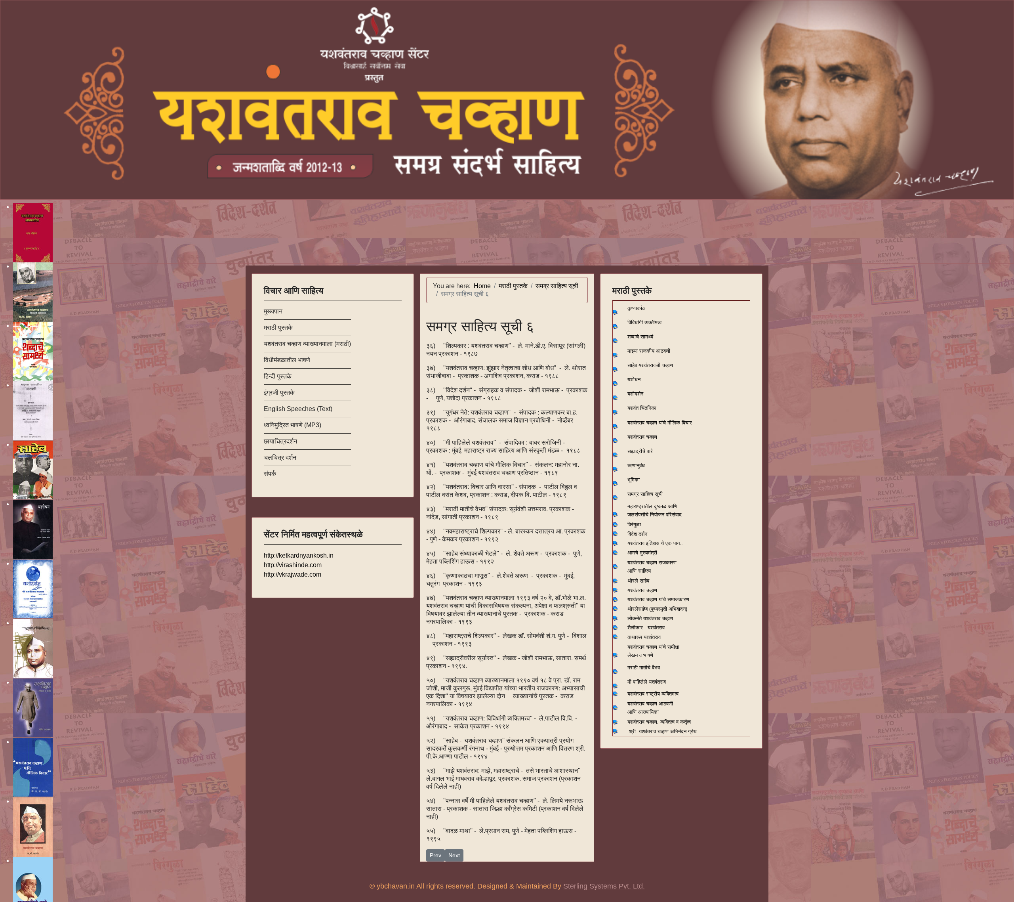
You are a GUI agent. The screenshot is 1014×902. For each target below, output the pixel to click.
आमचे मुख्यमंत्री (642, 553)
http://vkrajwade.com (292, 574)
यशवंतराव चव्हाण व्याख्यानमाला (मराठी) (307, 343)
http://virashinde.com (293, 565)
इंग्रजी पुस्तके (279, 392)
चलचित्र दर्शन (280, 457)
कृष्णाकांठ (636, 308)
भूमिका (633, 480)
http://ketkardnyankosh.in (299, 555)
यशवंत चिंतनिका (641, 408)
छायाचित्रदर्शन (280, 441)
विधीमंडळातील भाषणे (287, 360)
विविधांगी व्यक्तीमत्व (644, 322)
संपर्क (270, 473)
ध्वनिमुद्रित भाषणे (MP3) (292, 425)
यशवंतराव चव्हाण (642, 437)
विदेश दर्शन (637, 534)
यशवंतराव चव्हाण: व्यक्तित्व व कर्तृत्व (659, 722)
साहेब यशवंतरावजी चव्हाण (650, 365)
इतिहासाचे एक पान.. (664, 543)
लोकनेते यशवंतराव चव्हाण (650, 618)
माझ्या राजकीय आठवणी (648, 351)
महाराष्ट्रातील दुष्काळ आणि (652, 506)
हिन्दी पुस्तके (278, 376)
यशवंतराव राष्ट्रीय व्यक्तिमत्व (653, 694)
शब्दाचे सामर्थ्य (640, 337)
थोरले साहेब (638, 581)
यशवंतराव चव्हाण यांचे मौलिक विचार (659, 423)
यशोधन (633, 379)
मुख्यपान (273, 311)
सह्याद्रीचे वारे (640, 451)
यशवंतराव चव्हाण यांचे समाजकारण (658, 599)
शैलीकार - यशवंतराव (646, 628)
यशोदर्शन (635, 394)
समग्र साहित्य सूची (645, 494)
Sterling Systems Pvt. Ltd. (604, 886)
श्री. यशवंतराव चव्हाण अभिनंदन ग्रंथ (663, 731)
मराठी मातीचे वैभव (643, 668)
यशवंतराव (635, 543)
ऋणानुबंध (636, 465)
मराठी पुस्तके (278, 327)
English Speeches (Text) (298, 408)
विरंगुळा (634, 524)
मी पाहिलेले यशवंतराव (646, 682)
